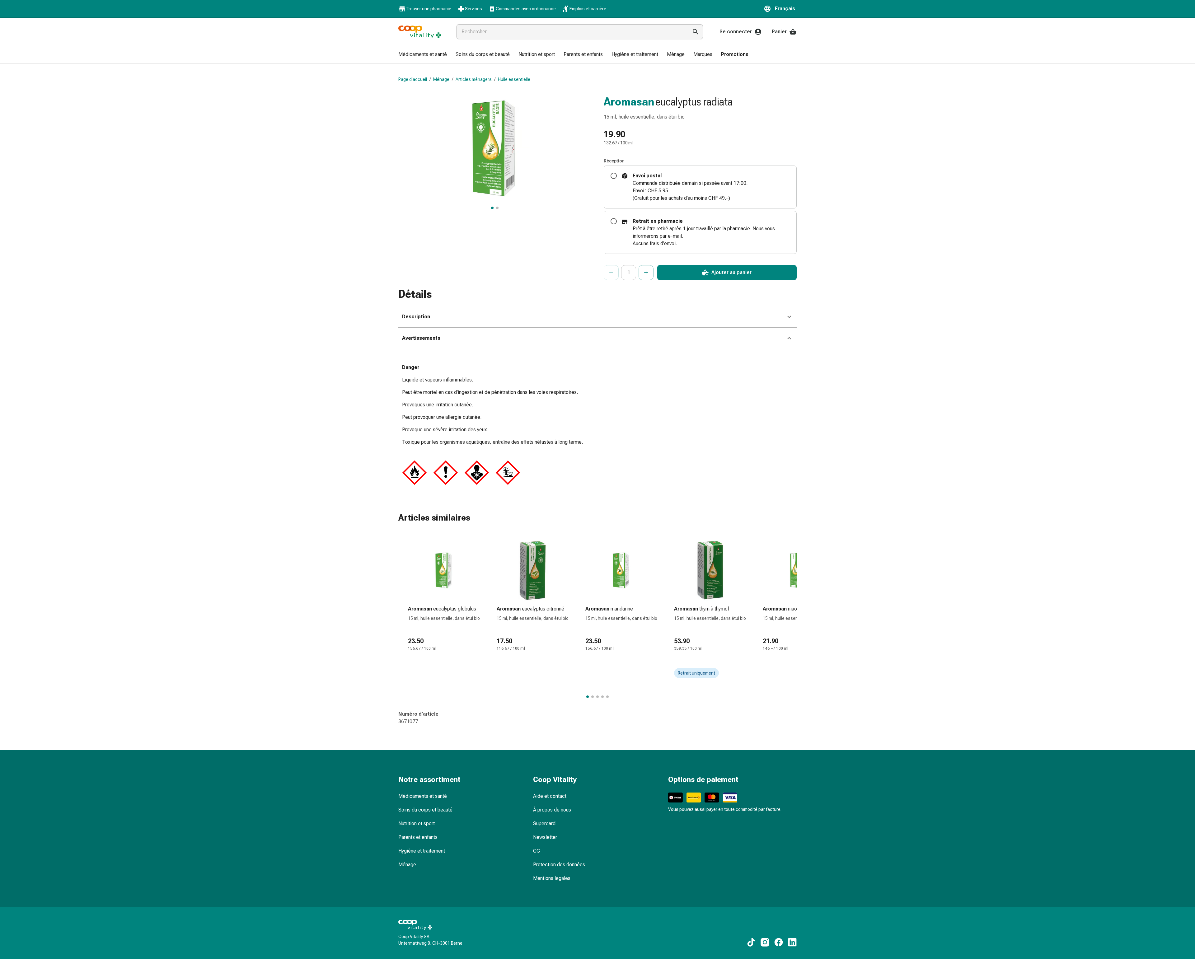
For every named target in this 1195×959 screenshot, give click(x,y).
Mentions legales (551, 878)
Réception (614, 161)
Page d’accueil (412, 79)
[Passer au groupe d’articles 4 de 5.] (602, 696)
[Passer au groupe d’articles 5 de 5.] (607, 696)
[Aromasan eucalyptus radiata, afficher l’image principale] (492, 208)
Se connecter (735, 32)
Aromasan (629, 101)
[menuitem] (422, 54)
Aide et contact (549, 796)
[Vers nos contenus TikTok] (751, 942)
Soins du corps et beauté (425, 810)
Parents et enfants (418, 837)
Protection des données (559, 865)
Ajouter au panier (731, 272)
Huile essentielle (514, 79)
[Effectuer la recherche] (695, 31)
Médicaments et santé (422, 796)
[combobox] (571, 31)
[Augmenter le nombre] (646, 272)
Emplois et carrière (587, 8)
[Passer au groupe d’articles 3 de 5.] (597, 696)
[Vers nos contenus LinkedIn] (792, 942)
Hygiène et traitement (421, 851)
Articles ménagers (474, 79)
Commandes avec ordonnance (526, 8)
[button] (780, 8)
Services (473, 8)
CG (536, 851)
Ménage (441, 79)
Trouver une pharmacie (428, 8)
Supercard (544, 823)
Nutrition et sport (416, 823)
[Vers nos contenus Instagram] (765, 942)
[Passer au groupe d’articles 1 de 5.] (587, 696)
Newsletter (545, 837)
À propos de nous (552, 810)
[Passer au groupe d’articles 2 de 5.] (592, 696)
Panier (779, 32)
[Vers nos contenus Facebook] (778, 942)
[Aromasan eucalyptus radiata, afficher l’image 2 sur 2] (497, 208)
